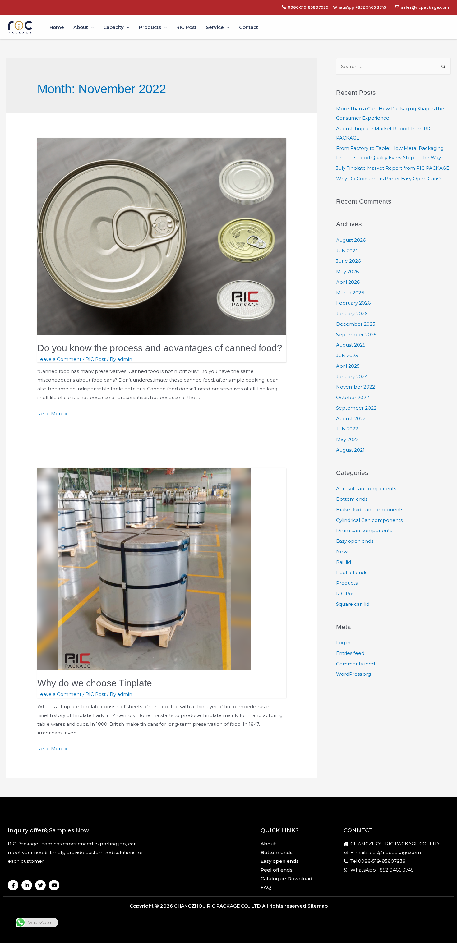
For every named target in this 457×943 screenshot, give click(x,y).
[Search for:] (393, 66)
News (342, 551)
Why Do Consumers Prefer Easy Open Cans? (389, 179)
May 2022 (347, 439)
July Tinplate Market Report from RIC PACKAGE (392, 168)
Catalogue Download (286, 878)
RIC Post (95, 359)
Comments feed (355, 664)
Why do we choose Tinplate (94, 683)
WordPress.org (353, 674)
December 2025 (355, 324)
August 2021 (350, 450)
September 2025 (356, 335)
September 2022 (356, 408)
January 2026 (351, 313)
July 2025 (347, 355)
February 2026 (353, 303)
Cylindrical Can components (369, 520)
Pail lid (343, 562)
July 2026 (347, 251)
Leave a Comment (59, 359)
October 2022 (352, 397)
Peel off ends (351, 572)
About (268, 844)
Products (347, 583)
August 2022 (351, 418)
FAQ (266, 887)
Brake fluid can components (369, 510)
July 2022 (347, 429)
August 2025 (351, 345)
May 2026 (347, 271)
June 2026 (348, 261)
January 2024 (352, 377)
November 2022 (355, 387)
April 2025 (348, 366)
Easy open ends (354, 541)
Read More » (52, 413)
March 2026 (350, 293)
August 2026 (351, 240)
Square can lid (352, 604)
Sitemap (317, 906)
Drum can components (364, 530)
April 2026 (348, 282)
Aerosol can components (366, 488)
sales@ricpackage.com (425, 7)
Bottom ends (351, 499)
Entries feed (350, 653)
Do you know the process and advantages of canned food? (159, 348)
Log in (343, 643)
